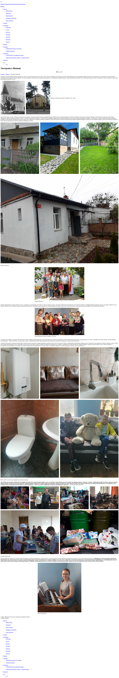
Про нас (5, 9)
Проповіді (8, 27)
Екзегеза (8, 37)
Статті (7, 29)
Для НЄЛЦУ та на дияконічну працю (15, 55)
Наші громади (9, 15)
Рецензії (8, 32)
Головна (5, 23)
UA (4, 62)
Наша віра (8, 13)
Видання (8, 34)
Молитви (8, 39)
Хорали (8, 42)
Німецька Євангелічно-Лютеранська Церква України (13, 4)
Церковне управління (11, 18)
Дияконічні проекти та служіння (13, 48)
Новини (5, 44)
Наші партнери (9, 20)
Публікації (5, 25)
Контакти (5, 60)
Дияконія (5, 47)
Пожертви (5, 53)
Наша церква (9, 10)
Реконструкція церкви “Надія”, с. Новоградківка (17, 57)
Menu (3, 6)
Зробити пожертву (10, 51)
